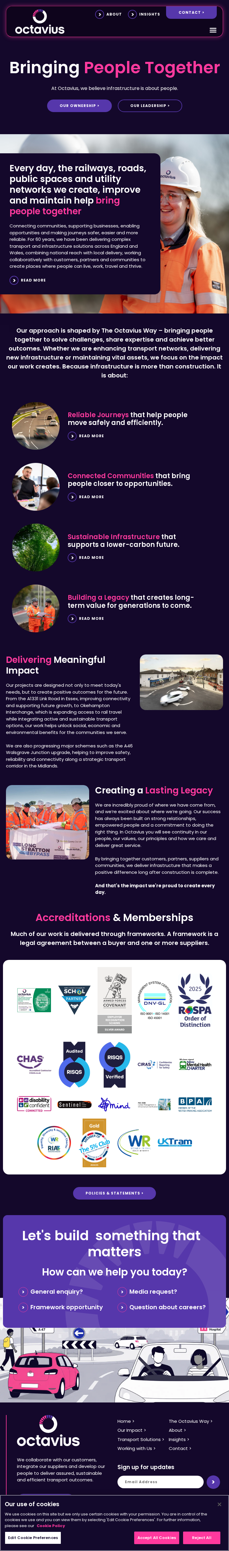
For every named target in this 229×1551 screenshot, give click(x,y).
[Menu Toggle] (213, 30)
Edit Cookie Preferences (33, 1538)
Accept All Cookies (156, 1538)
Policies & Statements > (114, 1193)
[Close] (219, 1504)
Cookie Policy (51, 1526)
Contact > (191, 12)
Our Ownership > (79, 105)
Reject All (201, 1538)
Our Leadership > (150, 105)
